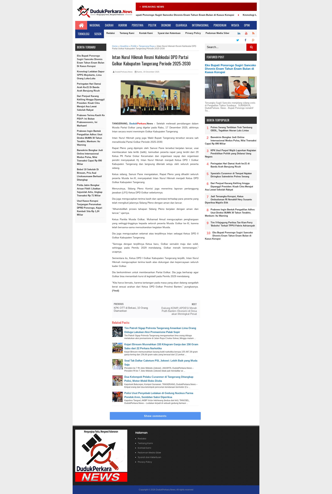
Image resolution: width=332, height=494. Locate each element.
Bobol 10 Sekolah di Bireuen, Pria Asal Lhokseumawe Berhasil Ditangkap (89, 174)
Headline (124, 46)
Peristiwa (137, 25)
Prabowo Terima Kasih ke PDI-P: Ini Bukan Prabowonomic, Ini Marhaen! (91, 120)
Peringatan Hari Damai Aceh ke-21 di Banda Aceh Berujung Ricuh (89, 87)
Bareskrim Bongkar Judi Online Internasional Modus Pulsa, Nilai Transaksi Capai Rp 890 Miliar (90, 157)
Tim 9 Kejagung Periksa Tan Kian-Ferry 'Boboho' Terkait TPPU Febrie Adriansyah (233, 224)
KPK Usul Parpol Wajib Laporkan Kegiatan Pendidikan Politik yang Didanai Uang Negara (230, 153)
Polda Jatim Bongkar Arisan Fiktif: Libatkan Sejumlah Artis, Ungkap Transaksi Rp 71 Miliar (89, 190)
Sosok (98, 34)
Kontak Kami (146, 33)
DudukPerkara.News (166, 489)
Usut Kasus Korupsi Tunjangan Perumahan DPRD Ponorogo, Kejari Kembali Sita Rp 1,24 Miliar (89, 208)
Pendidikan (220, 25)
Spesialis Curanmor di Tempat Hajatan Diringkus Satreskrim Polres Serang (231, 175)
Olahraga (181, 25)
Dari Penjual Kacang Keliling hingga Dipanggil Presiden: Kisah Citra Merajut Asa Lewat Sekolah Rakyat (91, 103)
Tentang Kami (127, 33)
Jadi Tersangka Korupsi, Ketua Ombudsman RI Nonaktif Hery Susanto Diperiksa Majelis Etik (228, 199)
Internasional (200, 25)
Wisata (235, 25)
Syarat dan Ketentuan (169, 33)
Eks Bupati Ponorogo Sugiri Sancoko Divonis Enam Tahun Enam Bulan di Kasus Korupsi (173, 14)
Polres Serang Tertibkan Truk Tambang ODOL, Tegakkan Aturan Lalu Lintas (231, 129)
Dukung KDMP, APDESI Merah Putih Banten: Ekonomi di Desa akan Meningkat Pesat (179, 311)
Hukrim (122, 25)
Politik (152, 25)
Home (115, 46)
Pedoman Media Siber (217, 33)
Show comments (155, 415)
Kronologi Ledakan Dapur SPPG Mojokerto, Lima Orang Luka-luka (90, 75)
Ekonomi (166, 25)
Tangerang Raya (147, 46)
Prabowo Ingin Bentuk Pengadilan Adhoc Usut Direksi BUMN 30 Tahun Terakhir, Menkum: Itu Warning (89, 138)
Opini (247, 25)
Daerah (109, 25)
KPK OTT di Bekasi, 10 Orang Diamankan (131, 309)
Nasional (95, 25)
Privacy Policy (193, 33)
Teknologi (83, 34)
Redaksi (110, 33)
